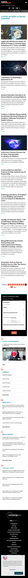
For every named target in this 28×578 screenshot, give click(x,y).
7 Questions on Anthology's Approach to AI (11, 78)
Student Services (6, 390)
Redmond (14, 544)
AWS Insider (14, 528)
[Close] (22, 556)
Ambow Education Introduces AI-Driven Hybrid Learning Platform (13, 96)
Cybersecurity (5, 379)
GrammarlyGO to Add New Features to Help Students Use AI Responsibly (13, 172)
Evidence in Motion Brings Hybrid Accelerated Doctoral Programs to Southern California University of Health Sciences (14, 117)
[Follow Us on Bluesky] (13, 8)
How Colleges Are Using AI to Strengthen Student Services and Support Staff (12, 498)
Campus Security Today (14, 530)
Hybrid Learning (16, 11)
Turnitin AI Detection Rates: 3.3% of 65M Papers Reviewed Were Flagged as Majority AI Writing (13, 221)
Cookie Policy (5, 566)
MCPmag (14, 536)
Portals (5, 372)
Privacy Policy (13, 317)
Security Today (14, 549)
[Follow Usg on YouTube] (17, 8)
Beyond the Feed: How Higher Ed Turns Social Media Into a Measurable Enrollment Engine (13, 471)
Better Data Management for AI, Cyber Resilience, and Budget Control (11, 455)
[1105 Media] (14, 520)
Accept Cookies (19, 573)
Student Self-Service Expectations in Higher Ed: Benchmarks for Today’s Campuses (13, 438)
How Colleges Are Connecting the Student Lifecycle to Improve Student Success (12, 491)
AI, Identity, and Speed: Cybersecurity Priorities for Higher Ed (13, 344)
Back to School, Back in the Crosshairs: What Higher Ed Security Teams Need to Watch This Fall (13, 406)
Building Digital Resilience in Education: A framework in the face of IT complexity (12, 412)
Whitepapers (7, 434)
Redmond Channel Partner (14, 546)
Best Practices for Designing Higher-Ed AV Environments (12, 485)
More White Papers (7, 460)
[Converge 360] (14, 515)
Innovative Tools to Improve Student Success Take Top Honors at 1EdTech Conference (13, 264)
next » (15, 287)
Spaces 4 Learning (14, 551)
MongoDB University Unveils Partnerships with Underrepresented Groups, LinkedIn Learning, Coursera (12, 244)
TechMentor (14, 553)
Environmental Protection (14, 532)
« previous (4, 284)
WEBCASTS (6, 402)
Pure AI (14, 542)
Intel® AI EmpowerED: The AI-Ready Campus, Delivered (13, 478)
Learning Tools (6, 386)
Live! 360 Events (14, 534)
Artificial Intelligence (7, 375)
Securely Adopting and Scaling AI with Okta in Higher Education (13, 418)
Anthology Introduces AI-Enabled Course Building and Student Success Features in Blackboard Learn (13, 197)
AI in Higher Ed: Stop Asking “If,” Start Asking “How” (13, 450)
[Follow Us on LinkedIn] (9, 8)
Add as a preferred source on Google (8, 5)
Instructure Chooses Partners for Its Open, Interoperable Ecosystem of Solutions (13, 154)
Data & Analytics (6, 383)
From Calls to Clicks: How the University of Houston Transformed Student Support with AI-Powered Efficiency (13, 444)
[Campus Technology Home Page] (6, 3)
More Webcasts (6, 427)
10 (11, 287)
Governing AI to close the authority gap (12, 423)
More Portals (5, 395)
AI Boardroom (14, 523)
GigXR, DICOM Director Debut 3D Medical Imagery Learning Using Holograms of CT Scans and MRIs (13, 43)
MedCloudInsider (14, 538)
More (3, 364)
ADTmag (14, 526)
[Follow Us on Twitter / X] (11, 8)
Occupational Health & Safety (14, 540)
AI (10, 11)
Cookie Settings (12, 569)
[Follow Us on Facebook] (15, 8)
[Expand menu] (26, 3)
